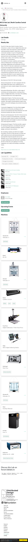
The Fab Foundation (8, 513)
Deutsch (6, 524)
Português (6, 534)
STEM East (7, 178)
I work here (6, 202)
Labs (2, 8)
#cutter (14, 303)
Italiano (5, 530)
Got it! (23, 540)
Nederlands (6, 532)
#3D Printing (5, 241)
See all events (5, 210)
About (5, 508)
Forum (5, 512)
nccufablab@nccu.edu (14, 32)
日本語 (5, 535)
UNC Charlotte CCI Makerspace (11, 185)
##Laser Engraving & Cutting (8, 458)
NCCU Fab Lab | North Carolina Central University (15, 9)
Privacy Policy (7, 517)
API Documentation (8, 510)
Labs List (6, 505)
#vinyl (9, 303)
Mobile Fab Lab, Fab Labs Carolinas (12, 170)
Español (5, 527)
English (5, 525)
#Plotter (4, 303)
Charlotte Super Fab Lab (10, 182)
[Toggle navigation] (25, 3)
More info (10, 540)
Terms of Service (8, 518)
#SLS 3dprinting (6, 436)
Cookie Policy (7, 515)
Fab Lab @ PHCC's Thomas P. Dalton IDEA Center (15, 174)
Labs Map (6, 507)
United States (9, 8)
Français (6, 529)
